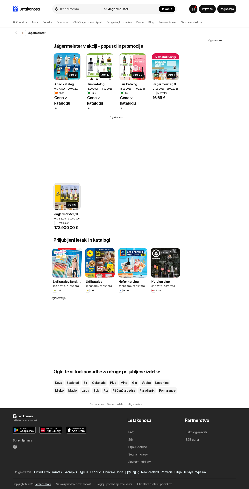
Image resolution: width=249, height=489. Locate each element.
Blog (151, 22)
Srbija (177, 472)
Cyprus (83, 472)
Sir (85, 383)
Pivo (113, 383)
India (120, 472)
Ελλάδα (95, 472)
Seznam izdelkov (191, 22)
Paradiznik (147, 390)
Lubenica (161, 383)
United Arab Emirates (48, 472)
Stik (130, 439)
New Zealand (150, 472)
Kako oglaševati (196, 432)
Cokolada (98, 383)
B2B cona (192, 439)
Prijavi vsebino (137, 447)
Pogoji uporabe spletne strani (114, 484)
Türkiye (188, 472)
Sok (96, 390)
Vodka (146, 383)
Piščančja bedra (123, 390)
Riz (106, 390)
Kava (58, 383)
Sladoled (73, 383)
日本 (128, 472)
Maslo (72, 390)
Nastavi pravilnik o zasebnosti (73, 484)
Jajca (85, 390)
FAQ (131, 432)
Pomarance (167, 390)
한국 (136, 472)
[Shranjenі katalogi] (193, 9)
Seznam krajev (167, 22)
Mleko (59, 390)
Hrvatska (109, 472)
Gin (134, 383)
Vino (124, 383)
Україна (200, 472)
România (166, 472)
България (70, 472)
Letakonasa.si (43, 484)
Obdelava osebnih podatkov (154, 484)
